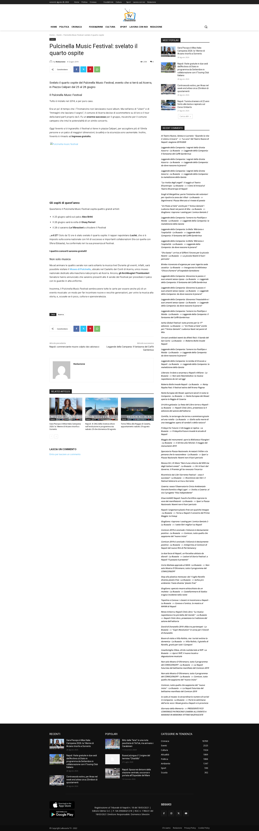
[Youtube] (186, 813)
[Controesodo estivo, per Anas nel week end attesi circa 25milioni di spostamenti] (168, 89)
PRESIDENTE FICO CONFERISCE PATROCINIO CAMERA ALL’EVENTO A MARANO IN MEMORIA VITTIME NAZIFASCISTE (183, 711)
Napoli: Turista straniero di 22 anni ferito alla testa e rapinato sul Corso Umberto (193, 104)
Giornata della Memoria (172, 708)
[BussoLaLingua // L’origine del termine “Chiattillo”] (112, 759)
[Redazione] (51, 61)
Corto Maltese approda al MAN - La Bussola (181, 565)
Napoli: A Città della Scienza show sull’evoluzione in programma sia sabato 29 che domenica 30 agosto (100, 426)
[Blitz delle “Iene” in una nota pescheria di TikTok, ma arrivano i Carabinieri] (112, 744)
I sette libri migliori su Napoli (188, 524)
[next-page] (56, 436)
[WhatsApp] (97, 69)
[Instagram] (171, 813)
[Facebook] (76, 69)
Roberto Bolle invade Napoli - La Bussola (180, 384)
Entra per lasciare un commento (64, 454)
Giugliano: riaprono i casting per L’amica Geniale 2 (184, 212)
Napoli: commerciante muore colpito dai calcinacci (74, 346)
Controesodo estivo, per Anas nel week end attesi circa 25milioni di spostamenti (193, 88)
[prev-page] (51, 436)
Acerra (61, 314)
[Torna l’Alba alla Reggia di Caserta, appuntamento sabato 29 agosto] (137, 409)
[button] (206, 26)
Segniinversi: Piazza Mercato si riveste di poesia (183, 200)
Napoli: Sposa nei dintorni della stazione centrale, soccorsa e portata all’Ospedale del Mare (136, 772)
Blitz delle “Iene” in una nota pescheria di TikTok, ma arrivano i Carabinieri (137, 743)
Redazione (60, 62)
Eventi (59, 35)
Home (52, 35)
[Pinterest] (90, 69)
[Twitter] (83, 69)
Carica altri (184, 116)
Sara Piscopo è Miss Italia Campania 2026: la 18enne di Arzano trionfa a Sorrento (65, 426)
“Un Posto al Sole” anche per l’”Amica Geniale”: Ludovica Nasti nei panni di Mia (184, 329)
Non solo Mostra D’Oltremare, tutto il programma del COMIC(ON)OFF (185, 568)
